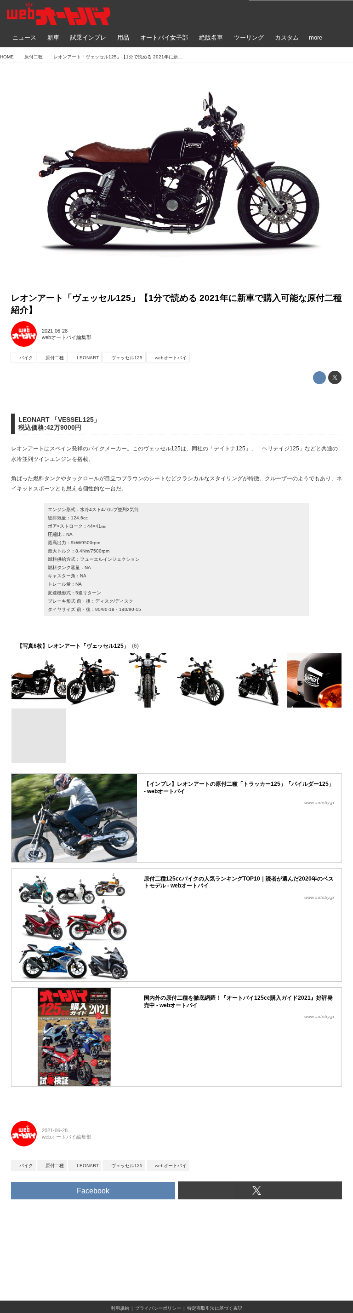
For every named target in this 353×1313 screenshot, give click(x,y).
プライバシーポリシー (158, 1308)
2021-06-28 (55, 331)
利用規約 (120, 1308)
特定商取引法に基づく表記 (214, 1308)
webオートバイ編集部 (66, 337)
